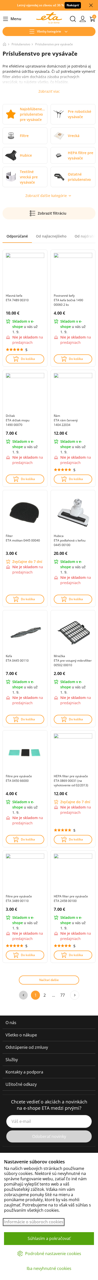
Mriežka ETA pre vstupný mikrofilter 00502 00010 (73, 660)
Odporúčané (17, 236)
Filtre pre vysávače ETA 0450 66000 (19, 778)
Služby (12, 1059)
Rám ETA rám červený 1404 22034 (66, 420)
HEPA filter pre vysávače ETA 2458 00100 (71, 898)
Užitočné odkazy (21, 1084)
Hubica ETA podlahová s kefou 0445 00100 (69, 540)
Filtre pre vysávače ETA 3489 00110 (19, 898)
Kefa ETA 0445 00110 (17, 658)
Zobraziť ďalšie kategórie (46, 195)
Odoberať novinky (49, 1136)
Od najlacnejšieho (51, 236)
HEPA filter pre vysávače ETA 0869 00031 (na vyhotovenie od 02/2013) (71, 780)
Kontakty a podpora (24, 1072)
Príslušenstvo (21, 44)
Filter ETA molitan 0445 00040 (23, 538)
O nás (11, 1022)
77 (62, 995)
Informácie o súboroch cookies (33, 1222)
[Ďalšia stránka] (74, 995)
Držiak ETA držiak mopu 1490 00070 (17, 420)
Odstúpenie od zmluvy (27, 1047)
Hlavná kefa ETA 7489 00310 (17, 297)
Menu (12, 19)
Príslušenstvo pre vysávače (54, 44)
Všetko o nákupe (21, 1035)
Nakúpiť (73, 5)
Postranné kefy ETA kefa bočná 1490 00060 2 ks (68, 300)
